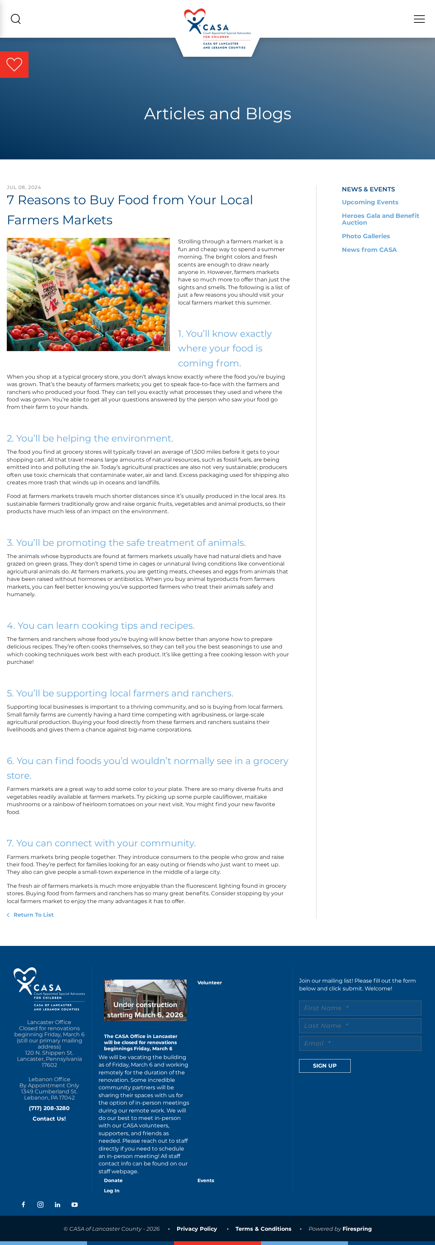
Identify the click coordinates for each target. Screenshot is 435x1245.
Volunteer (209, 983)
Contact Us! (49, 1119)
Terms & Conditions (264, 1229)
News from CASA (369, 250)
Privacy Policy (197, 1229)
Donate (113, 1180)
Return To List (33, 915)
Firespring (357, 1229)
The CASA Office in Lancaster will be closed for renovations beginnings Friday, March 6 (140, 1042)
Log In (112, 1191)
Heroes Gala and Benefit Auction (380, 219)
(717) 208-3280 (49, 1108)
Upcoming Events (370, 202)
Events (205, 1180)
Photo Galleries (366, 236)
